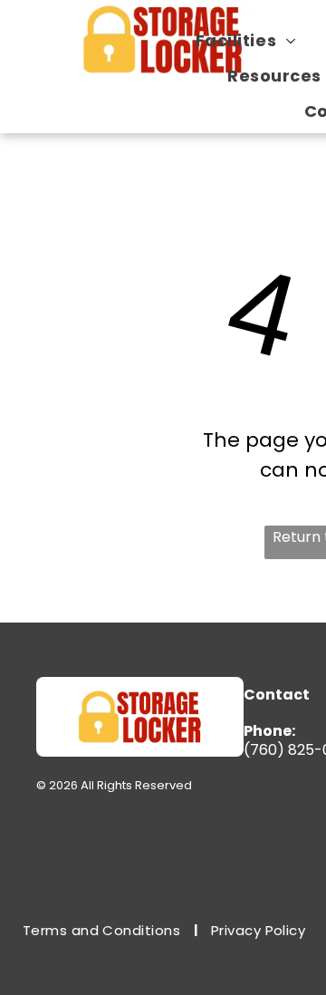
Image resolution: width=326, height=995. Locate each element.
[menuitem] (252, 40)
